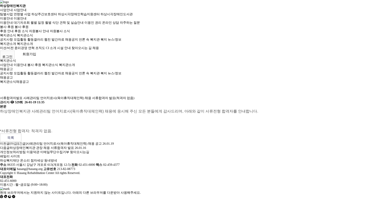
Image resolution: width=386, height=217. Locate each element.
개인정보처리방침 (13, 152)
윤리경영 (20, 48)
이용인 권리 (92, 22)
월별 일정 (37, 22)
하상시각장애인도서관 (117, 14)
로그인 (7, 57)
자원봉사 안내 (39, 31)
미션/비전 (7, 48)
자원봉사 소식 (60, 31)
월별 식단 (52, 22)
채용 (95, 48)
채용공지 (71, 39)
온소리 (25, 160)
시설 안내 (64, 48)
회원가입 (29, 54)
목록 (10, 138)
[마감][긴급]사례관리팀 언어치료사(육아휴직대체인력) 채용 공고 (56, 143)
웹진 (47, 39)
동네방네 (50, 160)
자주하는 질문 (130, 22)
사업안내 (6, 10)
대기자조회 (22, 22)
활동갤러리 (35, 39)
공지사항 (6, 39)
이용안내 (6, 18)
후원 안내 (7, 31)
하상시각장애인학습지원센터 (79, 14)
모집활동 (20, 39)
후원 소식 (21, 31)
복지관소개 (8, 43)
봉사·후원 (7, 27)
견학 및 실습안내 (72, 22)
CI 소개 (51, 48)
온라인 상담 (110, 22)
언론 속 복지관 (89, 39)
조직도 (40, 48)
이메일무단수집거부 (54, 152)
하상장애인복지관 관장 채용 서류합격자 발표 (42, 147)
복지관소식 (8, 35)
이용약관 (33, 152)
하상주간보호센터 (44, 14)
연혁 (31, 48)
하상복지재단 (9, 160)
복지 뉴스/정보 (111, 39)
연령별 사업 (22, 14)
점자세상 (37, 160)
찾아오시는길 (79, 152)
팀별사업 (6, 14)
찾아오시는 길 (82, 48)
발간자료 (57, 39)
